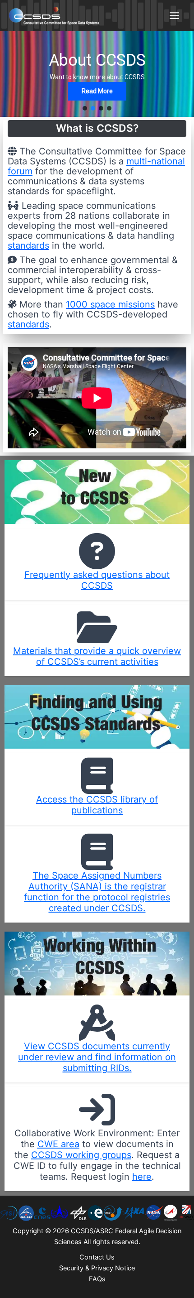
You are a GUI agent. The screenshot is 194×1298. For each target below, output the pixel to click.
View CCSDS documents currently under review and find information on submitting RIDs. (97, 1057)
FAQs (97, 1279)
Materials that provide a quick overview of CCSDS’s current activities (97, 656)
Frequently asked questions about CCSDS (97, 580)
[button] (85, 108)
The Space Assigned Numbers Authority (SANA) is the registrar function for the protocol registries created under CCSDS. (97, 891)
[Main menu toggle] (174, 15)
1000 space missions (110, 304)
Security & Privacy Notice (97, 1268)
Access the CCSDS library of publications (97, 805)
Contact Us (97, 1257)
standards (28, 245)
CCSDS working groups (81, 1154)
